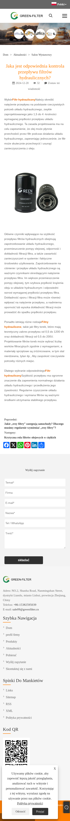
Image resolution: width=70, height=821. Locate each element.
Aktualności (19, 54)
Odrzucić (20, 811)
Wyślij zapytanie (16, 662)
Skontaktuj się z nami (19, 669)
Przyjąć (40, 811)
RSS (8, 704)
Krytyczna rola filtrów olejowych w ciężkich (30, 437)
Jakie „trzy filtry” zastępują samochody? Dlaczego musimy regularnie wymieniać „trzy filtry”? (34, 425)
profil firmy (13, 634)
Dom (5, 54)
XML (9, 710)
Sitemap (11, 697)
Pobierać (11, 655)
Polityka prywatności (30, 803)
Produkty (11, 641)
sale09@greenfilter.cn (25, 609)
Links (9, 690)
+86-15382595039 (25, 604)
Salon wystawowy (42, 54)
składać (23, 560)
